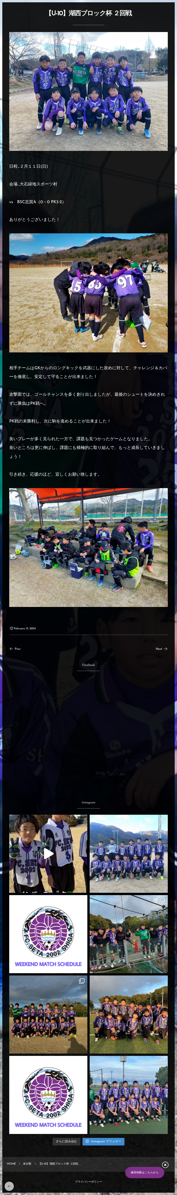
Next (159, 649)
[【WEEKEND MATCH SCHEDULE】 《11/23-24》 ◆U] (48, 1095)
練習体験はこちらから (145, 1172)
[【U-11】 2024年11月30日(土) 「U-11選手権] (129, 854)
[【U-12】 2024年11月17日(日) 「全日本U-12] (129, 1095)
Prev (18, 649)
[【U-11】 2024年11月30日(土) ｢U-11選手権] (48, 854)
